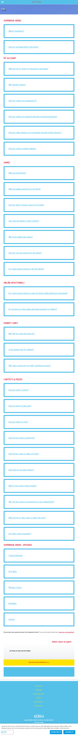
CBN (39, 717)
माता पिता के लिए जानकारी (38, 694)
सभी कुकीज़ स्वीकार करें (56, 732)
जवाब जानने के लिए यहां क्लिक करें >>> (39, 662)
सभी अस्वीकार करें (69, 732)
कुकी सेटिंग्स (4, 732)
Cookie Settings (38, 705)
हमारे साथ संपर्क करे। (38, 701)
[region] (39, 730)
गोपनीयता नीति (38, 690)
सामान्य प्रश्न (38, 698)
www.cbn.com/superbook (66, 632)
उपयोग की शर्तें (38, 686)
